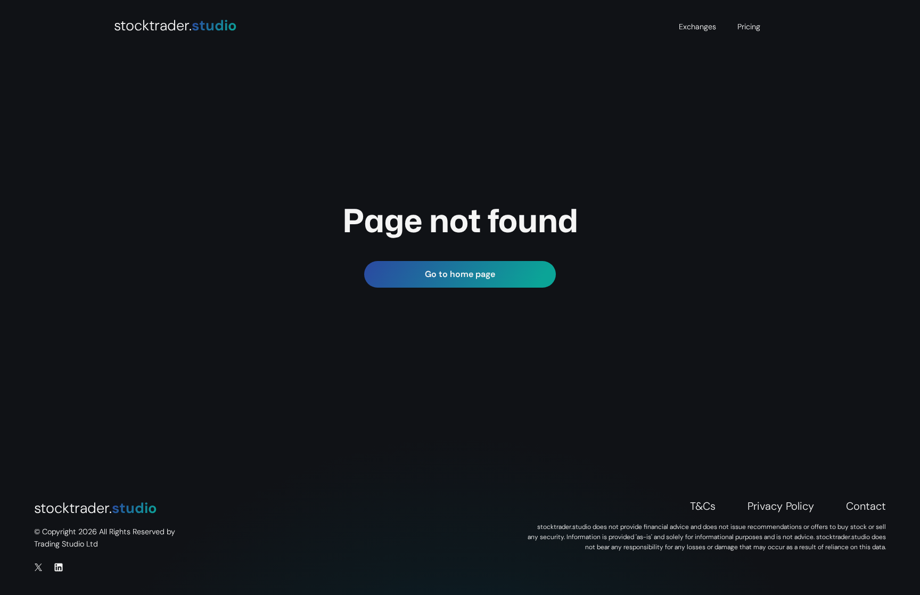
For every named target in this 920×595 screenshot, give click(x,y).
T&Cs (703, 506)
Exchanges (697, 26)
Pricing (748, 26)
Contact (866, 506)
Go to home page (460, 274)
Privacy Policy (781, 506)
